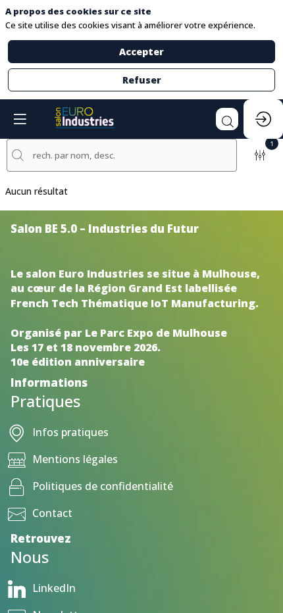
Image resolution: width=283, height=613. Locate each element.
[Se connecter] (263, 119)
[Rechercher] (227, 119)
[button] (19, 119)
